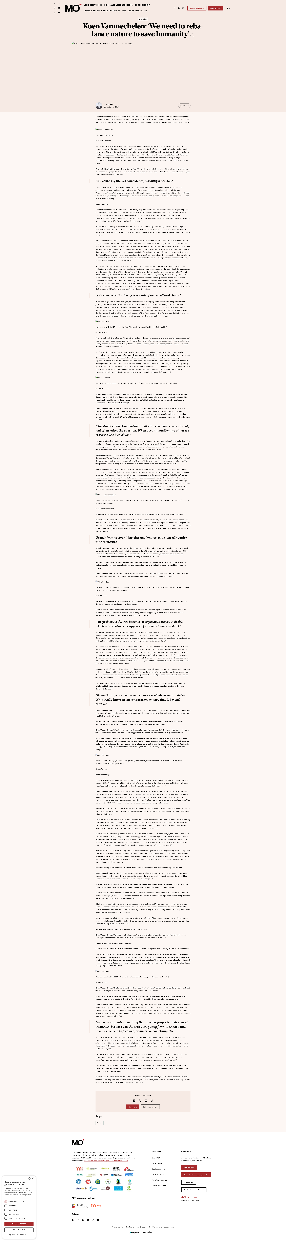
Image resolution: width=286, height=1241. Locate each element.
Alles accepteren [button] (19, 1224)
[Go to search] (179, 8)
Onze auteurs (158, 1174)
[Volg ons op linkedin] (59, 8)
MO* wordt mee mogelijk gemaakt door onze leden (106, 1161)
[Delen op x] (140, 1100)
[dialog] (19, 1207)
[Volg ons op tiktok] (54, 12)
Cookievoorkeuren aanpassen (161, 1227)
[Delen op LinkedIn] (146, 1100)
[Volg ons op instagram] (59, 3)
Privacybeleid (117, 1227)
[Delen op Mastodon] (152, 1100)
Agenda (131, 11)
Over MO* (156, 1158)
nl (228, 8)
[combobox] (29, 1178)
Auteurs (113, 11)
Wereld (100, 1123)
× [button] (33, 1178)
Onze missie (157, 1163)
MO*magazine (141, 11)
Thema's (104, 11)
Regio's (96, 11)
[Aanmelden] (183, 8)
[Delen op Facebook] (134, 1100)
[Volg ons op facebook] (54, 3)
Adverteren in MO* (160, 1185)
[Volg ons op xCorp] (54, 8)
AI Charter (142, 1227)
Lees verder (18, 1197)
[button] (19, 1235)
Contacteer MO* (159, 1169)
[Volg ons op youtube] (59, 12)
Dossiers (122, 11)
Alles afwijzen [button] (19, 1230)
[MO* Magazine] (73, 8)
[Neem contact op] (175, 8)
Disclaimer (130, 1227)
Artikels (88, 11)
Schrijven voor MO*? (160, 1180)
